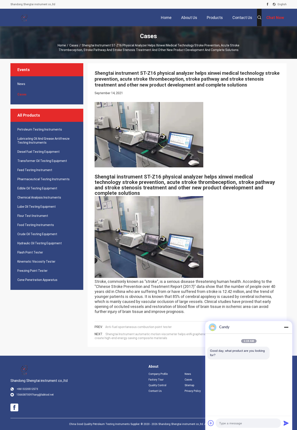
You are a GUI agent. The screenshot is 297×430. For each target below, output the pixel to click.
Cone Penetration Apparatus (37, 280)
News (21, 84)
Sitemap (189, 385)
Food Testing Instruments (35, 225)
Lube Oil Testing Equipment (36, 206)
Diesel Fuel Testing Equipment (38, 151)
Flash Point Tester (30, 252)
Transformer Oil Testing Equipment (42, 161)
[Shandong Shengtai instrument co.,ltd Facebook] (267, 4)
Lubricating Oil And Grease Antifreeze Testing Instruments (43, 140)
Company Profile (158, 374)
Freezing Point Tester (32, 270)
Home (62, 45)
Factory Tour (156, 379)
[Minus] (286, 327)
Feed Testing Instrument (34, 170)
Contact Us (155, 391)
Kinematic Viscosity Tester (36, 261)
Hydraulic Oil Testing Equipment (39, 243)
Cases (73, 45)
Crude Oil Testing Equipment (37, 234)
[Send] (286, 423)
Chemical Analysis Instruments (39, 197)
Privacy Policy (193, 391)
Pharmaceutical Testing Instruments (43, 179)
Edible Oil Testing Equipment (37, 188)
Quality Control (157, 385)
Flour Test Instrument (32, 216)
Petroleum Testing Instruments (39, 129)
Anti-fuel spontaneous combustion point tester (138, 327)
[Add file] (211, 423)
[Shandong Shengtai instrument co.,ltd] (24, 17)
